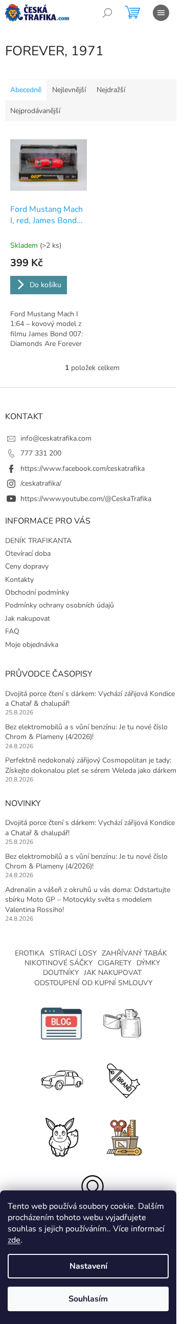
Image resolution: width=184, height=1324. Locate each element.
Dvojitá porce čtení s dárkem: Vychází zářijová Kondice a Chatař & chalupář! (90, 698)
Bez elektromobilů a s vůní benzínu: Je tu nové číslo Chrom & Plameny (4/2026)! (86, 732)
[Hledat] (107, 13)
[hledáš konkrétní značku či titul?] (122, 1079)
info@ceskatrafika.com (55, 438)
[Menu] (161, 13)
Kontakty (19, 579)
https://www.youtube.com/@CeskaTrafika (85, 499)
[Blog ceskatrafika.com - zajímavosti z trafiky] (61, 1023)
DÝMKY (148, 963)
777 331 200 (40, 453)
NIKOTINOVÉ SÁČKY (59, 963)
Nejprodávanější (35, 111)
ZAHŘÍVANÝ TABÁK (134, 953)
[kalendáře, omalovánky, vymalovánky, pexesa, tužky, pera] (122, 1136)
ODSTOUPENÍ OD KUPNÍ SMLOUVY (93, 983)
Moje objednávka (31, 644)
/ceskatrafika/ (40, 483)
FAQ (12, 631)
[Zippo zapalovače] (122, 1023)
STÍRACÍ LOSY (73, 953)
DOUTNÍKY (61, 973)
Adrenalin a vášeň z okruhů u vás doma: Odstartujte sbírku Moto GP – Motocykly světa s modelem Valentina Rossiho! (87, 900)
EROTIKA (29, 953)
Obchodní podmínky (37, 592)
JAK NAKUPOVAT (113, 973)
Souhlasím (88, 1299)
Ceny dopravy (27, 566)
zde (14, 1240)
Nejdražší (111, 90)
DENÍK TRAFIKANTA (38, 541)
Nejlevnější (69, 90)
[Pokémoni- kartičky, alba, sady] (61, 1136)
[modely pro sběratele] (61, 1079)
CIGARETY (114, 963)
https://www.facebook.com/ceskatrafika (82, 468)
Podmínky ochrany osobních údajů (59, 605)
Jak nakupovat (27, 618)
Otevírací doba (28, 553)
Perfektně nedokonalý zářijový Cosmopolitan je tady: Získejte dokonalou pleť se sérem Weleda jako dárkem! (91, 765)
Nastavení (88, 1266)
